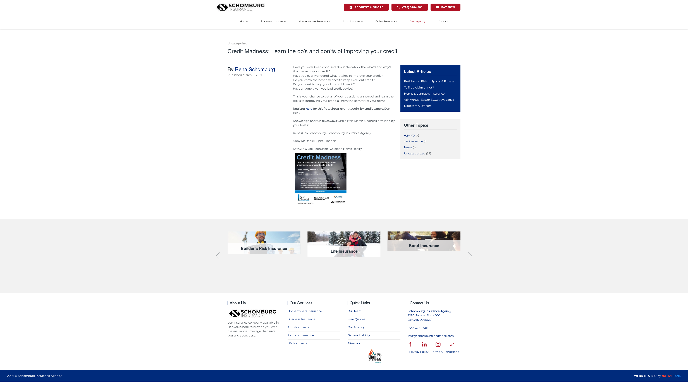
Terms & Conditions (445, 351)
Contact (443, 21)
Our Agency (356, 327)
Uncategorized (237, 43)
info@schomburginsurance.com (431, 336)
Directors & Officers (417, 106)
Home (244, 21)
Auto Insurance (353, 21)
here (308, 108)
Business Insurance (301, 319)
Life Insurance (297, 343)
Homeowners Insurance (314, 21)
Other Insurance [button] (386, 21)
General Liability (359, 335)
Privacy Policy (419, 351)
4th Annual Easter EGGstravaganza (429, 99)
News (408, 147)
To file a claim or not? (419, 87)
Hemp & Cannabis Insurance (424, 93)
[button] (218, 255)
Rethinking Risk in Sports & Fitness (429, 81)
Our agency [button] (417, 21)
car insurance (413, 141)
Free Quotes (356, 319)
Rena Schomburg (255, 69)
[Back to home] (240, 7)
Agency (409, 135)
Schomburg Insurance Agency (429, 311)
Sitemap (354, 343)
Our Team (355, 311)
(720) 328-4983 (418, 327)
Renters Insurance (301, 335)
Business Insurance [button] (273, 21)
